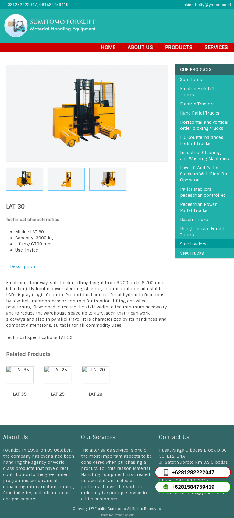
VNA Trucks (192, 253)
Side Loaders (193, 244)
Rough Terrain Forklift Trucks (203, 232)
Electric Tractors (197, 104)
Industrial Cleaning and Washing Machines (204, 155)
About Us (140, 47)
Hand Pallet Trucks (199, 113)
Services (216, 47)
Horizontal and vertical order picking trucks (204, 125)
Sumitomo (191, 79)
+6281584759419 (193, 487)
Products (178, 47)
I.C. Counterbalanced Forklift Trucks (201, 140)
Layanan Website (124, 514)
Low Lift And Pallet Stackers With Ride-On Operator (203, 174)
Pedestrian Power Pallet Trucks (198, 207)
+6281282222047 (193, 472)
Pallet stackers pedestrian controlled (203, 192)
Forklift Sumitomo (110, 508)
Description (22, 266)
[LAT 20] (22, 179)
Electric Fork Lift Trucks (197, 91)
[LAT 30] (87, 113)
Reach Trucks (194, 219)
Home (108, 47)
